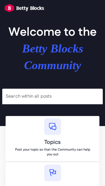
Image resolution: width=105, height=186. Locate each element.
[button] (91, 8)
